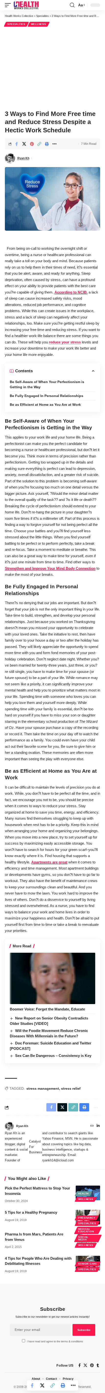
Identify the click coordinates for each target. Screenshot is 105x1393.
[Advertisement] (52, 67)
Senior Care (87, 1263)
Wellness (38, 24)
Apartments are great (49, 862)
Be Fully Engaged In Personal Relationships (46, 396)
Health (83, 1193)
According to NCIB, (71, 292)
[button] (9, 5)
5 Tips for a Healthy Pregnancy (31, 1212)
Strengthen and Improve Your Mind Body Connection (50, 568)
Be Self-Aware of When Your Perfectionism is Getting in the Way (47, 384)
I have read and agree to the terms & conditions (55, 1341)
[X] (85, 1365)
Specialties (16, 24)
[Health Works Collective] (26, 5)
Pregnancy (86, 1217)
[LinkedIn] (98, 1126)
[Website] (92, 1126)
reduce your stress (65, 342)
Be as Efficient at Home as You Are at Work (45, 405)
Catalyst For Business (35, 1147)
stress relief (71, 1088)
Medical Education (86, 1230)
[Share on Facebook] (16, 144)
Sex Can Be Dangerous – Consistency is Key (53, 1055)
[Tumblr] (97, 1365)
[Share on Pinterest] (31, 144)
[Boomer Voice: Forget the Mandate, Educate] (52, 978)
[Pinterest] (92, 1365)
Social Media (83, 1238)
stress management (42, 1088)
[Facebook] (79, 1365)
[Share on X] (24, 144)
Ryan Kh (23, 158)
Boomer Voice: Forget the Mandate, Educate (47, 1009)
